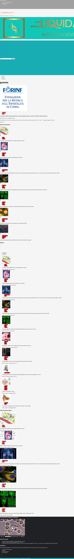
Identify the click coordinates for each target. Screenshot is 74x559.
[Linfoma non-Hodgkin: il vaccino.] (6, 384)
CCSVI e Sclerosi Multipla (7, 2)
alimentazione (5, 53)
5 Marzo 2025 (11, 331)
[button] (12, 528)
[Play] (1, 536)
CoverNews (22, 558)
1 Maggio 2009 (12, 393)
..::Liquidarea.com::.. (7, 12)
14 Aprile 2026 (12, 269)
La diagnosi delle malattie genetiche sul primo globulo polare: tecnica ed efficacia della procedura (23, 116)
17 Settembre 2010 (11, 118)
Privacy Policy (5, 552)
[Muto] (21, 536)
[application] (12, 528)
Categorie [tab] (4, 252)
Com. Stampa (5, 50)
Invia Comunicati (5, 3)
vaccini (3, 54)
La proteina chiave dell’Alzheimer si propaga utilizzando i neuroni (12, 140)
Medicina (4, 44)
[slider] (11, 536)
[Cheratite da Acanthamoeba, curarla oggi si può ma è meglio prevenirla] (4, 215)
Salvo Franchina (3, 118)
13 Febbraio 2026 (12, 285)
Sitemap (3, 550)
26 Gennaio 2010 (12, 376)
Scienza (3, 52)
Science (35, 547)
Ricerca (3, 46)
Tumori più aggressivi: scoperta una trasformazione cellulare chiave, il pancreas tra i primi (17, 206)
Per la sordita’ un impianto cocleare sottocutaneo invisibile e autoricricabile (16, 405)
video (46, 547)
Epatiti (16, 547)
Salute (3, 45)
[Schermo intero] (23, 536)
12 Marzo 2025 (12, 299)
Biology (9, 547)
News (3, 113)
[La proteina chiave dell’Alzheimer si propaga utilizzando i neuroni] (4, 134)
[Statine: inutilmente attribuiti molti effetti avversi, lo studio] (6, 277)
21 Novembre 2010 (13, 347)
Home (3, 43)
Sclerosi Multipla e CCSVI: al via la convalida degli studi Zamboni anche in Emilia (17, 361)
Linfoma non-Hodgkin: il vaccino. (8, 391)
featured (18, 547)
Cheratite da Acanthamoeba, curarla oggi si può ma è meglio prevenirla (13, 223)
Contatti (3, 55)
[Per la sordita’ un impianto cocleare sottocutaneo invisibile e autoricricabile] (6, 401)
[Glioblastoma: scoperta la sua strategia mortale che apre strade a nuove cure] (6, 340)
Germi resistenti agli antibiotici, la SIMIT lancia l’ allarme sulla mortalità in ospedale (15, 240)
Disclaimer (4, 4)
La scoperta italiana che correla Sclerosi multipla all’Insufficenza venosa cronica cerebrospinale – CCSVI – (21, 374)
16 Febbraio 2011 (12, 363)
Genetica (4, 47)
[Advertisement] (37, 67)
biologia (3, 48)
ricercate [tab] (4, 254)
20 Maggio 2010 (12, 407)
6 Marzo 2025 (11, 315)
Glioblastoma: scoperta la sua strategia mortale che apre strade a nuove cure (16, 345)
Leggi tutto (2, 122)
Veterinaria (43, 547)
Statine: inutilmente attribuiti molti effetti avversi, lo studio (11, 157)
